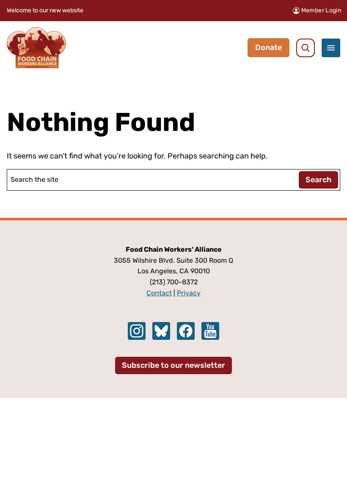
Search (318, 179)
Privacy (189, 293)
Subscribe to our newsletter (173, 365)
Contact (159, 293)
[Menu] (331, 48)
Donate (268, 47)
